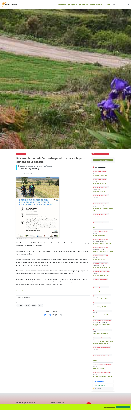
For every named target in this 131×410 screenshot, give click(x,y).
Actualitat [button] (61, 5)
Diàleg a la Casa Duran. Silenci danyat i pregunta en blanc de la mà (103, 342)
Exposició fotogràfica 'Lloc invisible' (102, 307)
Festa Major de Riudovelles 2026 (102, 267)
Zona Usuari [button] (90, 5)
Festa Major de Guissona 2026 (101, 275)
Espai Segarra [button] (71, 5)
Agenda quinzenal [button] (99, 381)
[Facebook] (46, 315)
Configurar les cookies (109, 407)
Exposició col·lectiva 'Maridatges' (102, 351)
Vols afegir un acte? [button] (100, 385)
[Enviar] (60, 315)
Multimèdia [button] (99, 5)
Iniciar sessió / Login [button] (103, 160)
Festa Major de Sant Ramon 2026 (102, 218)
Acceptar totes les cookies (123, 407)
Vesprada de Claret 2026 (99, 191)
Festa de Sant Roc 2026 (99, 259)
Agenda (108, 5)
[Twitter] (56, 315)
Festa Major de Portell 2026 (100, 299)
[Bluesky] (49, 315)
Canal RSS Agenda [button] (99, 388)
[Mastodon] (53, 315)
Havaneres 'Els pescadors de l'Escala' (103, 251)
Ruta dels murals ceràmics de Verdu (102, 376)
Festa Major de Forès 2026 (100, 183)
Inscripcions (19, 290)
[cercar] (128, 4)
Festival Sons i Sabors (99, 235)
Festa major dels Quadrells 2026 (102, 243)
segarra (40, 305)
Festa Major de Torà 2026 (100, 175)
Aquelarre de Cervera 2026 (100, 199)
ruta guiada (20, 305)
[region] (65, 407)
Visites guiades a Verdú (99, 368)
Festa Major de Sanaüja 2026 (101, 283)
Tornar (19, 173)
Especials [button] (81, 5)
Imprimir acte (28, 173)
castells (34, 305)
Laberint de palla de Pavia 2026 (101, 291)
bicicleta (27, 305)
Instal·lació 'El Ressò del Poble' (101, 333)
